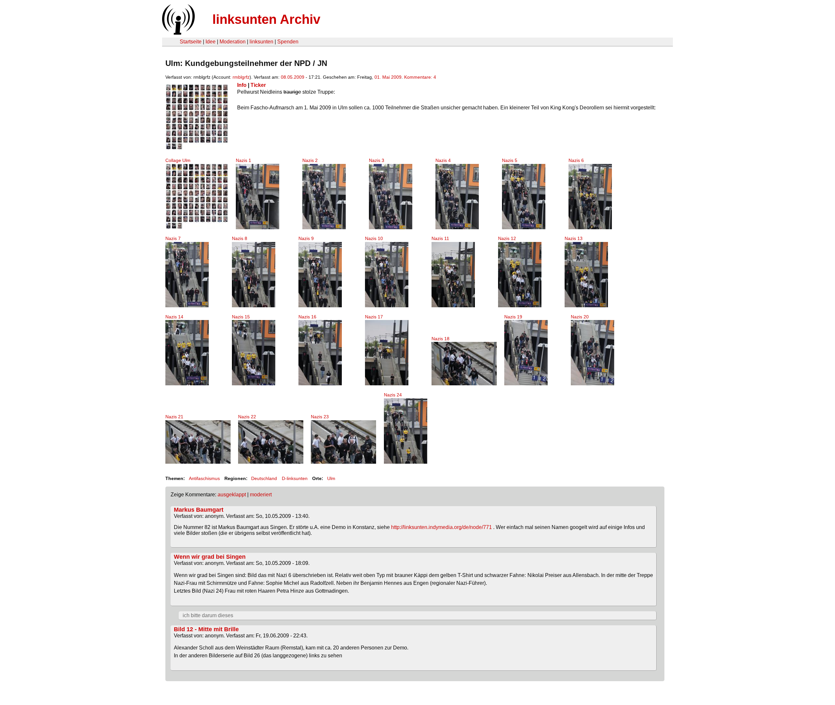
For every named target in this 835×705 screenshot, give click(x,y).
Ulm (331, 478)
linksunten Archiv (266, 19)
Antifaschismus (204, 478)
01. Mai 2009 (388, 77)
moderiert (261, 494)
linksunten (261, 41)
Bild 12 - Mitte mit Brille (206, 629)
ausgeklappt (232, 494)
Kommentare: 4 (420, 77)
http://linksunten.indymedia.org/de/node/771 (441, 527)
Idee (210, 41)
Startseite (191, 41)
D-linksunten (295, 478)
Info (242, 85)
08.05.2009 (292, 77)
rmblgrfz (241, 77)
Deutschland (264, 478)
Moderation (233, 41)
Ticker (258, 85)
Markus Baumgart (198, 509)
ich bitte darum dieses (208, 615)
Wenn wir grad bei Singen (210, 556)
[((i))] (178, 33)
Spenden (287, 41)
